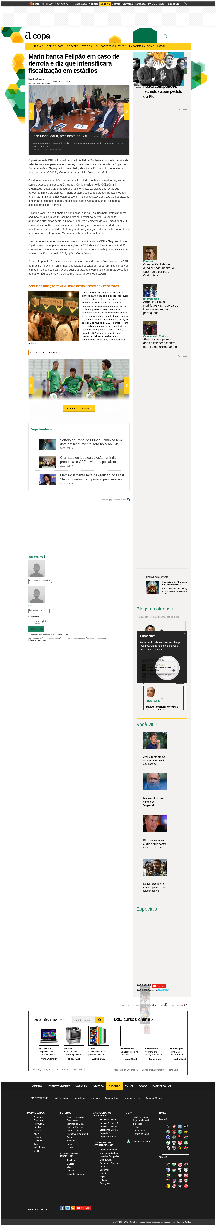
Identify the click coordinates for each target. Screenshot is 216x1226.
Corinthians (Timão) (174, 1132)
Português (105, 1183)
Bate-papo (81, 3)
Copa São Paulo (108, 1136)
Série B (163, 1157)
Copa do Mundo (154, 1098)
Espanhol (104, 1170)
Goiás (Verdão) (168, 1142)
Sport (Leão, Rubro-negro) (180, 1148)
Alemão (103, 1166)
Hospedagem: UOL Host (181, 1222)
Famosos (140, 3)
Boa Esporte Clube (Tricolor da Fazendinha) (174, 1170)
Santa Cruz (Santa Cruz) (174, 1186)
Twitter (37, 623)
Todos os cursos (176, 1018)
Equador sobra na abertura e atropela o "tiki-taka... (162, 708)
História (161, 46)
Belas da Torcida (75, 1130)
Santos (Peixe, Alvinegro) (168, 1148)
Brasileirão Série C (109, 1126)
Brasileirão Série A (109, 1119)
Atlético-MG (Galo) (168, 1126)
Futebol (37, 1127)
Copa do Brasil (112, 1098)
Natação (38, 1137)
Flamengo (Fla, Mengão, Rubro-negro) (180, 1137)
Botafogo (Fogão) (186, 1126)
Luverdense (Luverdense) (168, 1175)
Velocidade (39, 1147)
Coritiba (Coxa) (180, 1132)
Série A (163, 1119)
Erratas (162, 1005)
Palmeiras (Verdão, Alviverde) (186, 1142)
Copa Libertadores (108, 1149)
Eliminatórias (139, 1130)
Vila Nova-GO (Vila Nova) (186, 1186)
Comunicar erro (119, 500)
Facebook (39, 621)
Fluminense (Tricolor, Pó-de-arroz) (186, 1137)
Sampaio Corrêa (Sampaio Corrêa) (168, 1186)
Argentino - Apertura (109, 1163)
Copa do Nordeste (75, 1174)
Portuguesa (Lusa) (186, 1180)
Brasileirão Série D (109, 1130)
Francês (104, 1173)
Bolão (150, 46)
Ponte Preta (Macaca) (180, 1180)
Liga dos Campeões (109, 1156)
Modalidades (36, 1112)
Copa (41, 36)
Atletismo (38, 1117)
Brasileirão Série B (109, 1123)
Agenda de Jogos (75, 1117)
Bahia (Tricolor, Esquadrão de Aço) (180, 1126)
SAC (66, 4)
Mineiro (70, 1167)
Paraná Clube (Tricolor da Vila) (174, 1180)
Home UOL (37, 1086)
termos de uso (62, 635)
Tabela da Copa (55, 46)
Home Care (173, 1070)
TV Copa (122, 46)
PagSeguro (173, 3)
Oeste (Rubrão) (168, 1180)
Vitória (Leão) (186, 1148)
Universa (127, 3)
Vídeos (70, 1147)
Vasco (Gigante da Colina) (180, 1186)
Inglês (103, 1176)
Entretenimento (59, 1086)
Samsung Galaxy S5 (41, 1069)
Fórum (70, 1137)
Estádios (87, 46)
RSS (72, 1208)
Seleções (72, 46)
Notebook (78, 1069)
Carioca (70, 1164)
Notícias (93, 3)
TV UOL (152, 3)
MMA (36, 1134)
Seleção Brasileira (141, 1141)
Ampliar (118, 89)
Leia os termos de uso (37, 640)
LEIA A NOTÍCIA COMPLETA (45, 352)
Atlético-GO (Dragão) (186, 1164)
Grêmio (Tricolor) (174, 1142)
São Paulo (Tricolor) (174, 1148)
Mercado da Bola (133, 1098)
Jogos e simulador (142, 1120)
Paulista (71, 1160)
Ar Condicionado (62, 1069)
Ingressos (137, 1124)
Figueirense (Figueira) (174, 1137)
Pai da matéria (137, 46)
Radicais (38, 1140)
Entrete (116, 3)
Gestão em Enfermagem (153, 1070)
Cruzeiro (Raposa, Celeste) (168, 1137)
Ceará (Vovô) (186, 1170)
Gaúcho (70, 1170)
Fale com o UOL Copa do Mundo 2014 (137, 1005)
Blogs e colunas (153, 608)
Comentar (36, 629)
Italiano (103, 1180)
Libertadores (79, 1098)
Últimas (38, 46)
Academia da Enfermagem (126, 1070)
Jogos (143, 1086)
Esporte (105, 3)
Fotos (69, 1144)
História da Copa (141, 1134)
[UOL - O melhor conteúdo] (33, 5)
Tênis (36, 1144)
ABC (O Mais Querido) (168, 1164)
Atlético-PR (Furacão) (174, 1126)
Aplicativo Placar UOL (77, 1134)
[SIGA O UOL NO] (159, 987)
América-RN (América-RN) (180, 1164)
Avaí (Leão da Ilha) (168, 1170)
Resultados (72, 1120)
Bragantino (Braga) (180, 1170)
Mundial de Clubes (109, 1153)
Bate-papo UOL (162, 1086)
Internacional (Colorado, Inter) (180, 1142)
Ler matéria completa (77, 408)
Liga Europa (105, 1159)
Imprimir (105, 500)
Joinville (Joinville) (180, 1175)
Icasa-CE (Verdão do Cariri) (174, 1175)
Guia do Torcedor (106, 46)
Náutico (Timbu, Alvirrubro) (186, 1175)
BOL (161, 3)
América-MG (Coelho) (174, 1164)
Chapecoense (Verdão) (168, 1132)
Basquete (38, 1120)
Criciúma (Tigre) (186, 1132)
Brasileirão (95, 1098)
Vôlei (36, 1151)
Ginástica (38, 1130)
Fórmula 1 (39, 1124)
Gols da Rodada (75, 1127)
